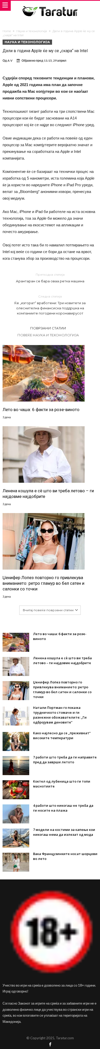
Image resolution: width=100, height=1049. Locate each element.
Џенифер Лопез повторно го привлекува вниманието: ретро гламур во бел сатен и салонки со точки (43, 583)
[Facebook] (50, 1045)
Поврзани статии (48, 328)
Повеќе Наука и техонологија (48, 335)
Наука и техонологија (31, 31)
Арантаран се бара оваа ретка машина (50, 278)
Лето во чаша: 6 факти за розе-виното (41, 409)
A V (10, 60)
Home (7, 31)
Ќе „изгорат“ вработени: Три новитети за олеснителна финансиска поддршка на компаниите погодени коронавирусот (50, 304)
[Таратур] (50, 6)
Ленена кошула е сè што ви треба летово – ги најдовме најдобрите (48, 493)
